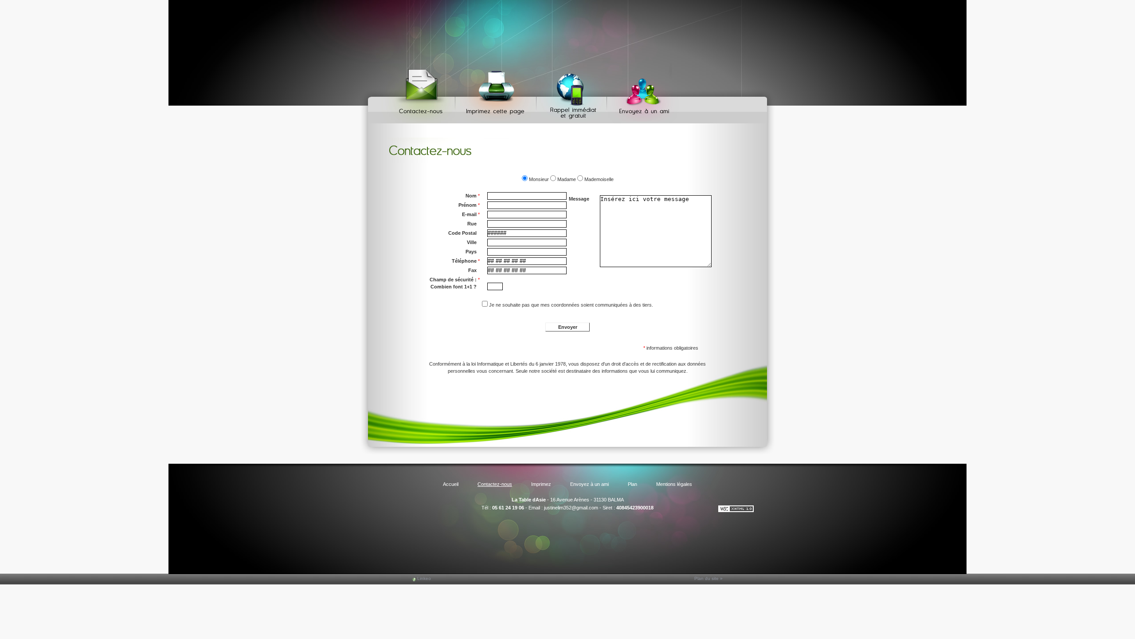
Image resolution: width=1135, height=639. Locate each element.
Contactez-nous (422, 93)
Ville (472, 242)
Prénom (469, 205)
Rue (472, 223)
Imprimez (497, 93)
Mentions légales (674, 484)
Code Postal (462, 233)
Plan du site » (708, 578)
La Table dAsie (529, 499)
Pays (471, 251)
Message (579, 198)
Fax (472, 270)
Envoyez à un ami (640, 93)
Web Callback (572, 93)
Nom (473, 195)
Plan (632, 484)
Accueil (450, 484)
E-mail (471, 214)
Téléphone (466, 261)
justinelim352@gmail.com (571, 507)
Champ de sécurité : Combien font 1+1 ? (455, 283)
